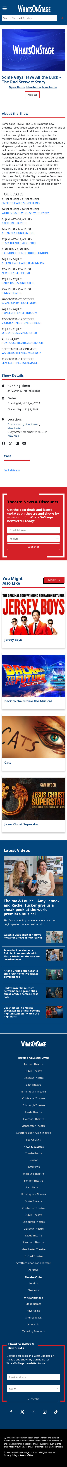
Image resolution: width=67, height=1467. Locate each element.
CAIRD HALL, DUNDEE (14, 223)
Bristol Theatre (33, 1201)
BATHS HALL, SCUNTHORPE (18, 283)
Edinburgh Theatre (33, 1105)
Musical (32, 94)
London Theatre (33, 1064)
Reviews (33, 1160)
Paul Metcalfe (12, 470)
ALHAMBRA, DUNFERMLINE (18, 233)
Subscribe (34, 546)
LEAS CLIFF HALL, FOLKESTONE (20, 363)
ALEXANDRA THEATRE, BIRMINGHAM (23, 263)
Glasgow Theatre (34, 1078)
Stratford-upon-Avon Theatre (33, 1132)
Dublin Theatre (33, 1071)
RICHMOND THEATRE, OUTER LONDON (25, 253)
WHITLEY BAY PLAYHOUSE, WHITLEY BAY (25, 213)
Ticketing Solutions (33, 1331)
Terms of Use (26, 1455)
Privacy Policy (10, 1455)
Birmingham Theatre (33, 1091)
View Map (13, 435)
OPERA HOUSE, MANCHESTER (19, 333)
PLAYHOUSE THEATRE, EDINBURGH (22, 343)
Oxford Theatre (33, 1256)
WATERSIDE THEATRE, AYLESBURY (21, 353)
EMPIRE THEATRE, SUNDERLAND (21, 203)
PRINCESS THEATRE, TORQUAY (19, 313)
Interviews (33, 1167)
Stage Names (33, 1304)
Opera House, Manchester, (25, 87)
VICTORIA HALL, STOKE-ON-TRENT (22, 323)
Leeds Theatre (33, 1112)
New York (33, 1290)
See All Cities (33, 1139)
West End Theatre (33, 1173)
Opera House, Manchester (23, 424)
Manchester (49, 87)
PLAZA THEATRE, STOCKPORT (19, 243)
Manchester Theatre (33, 1126)
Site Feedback (33, 1317)
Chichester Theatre (33, 1098)
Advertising (33, 1310)
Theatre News (33, 1153)
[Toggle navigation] (2, 8)
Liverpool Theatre (33, 1119)
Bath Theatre (33, 1084)
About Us (33, 1324)
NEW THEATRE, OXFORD (16, 273)
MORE (52, 580)
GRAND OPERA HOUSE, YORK (19, 303)
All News (33, 1270)
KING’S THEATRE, (12, 293)
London (33, 1283)
